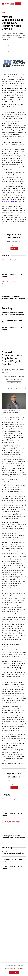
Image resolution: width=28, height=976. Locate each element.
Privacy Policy (19, 968)
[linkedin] (11, 52)
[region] (14, 969)
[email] (19, 52)
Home (3, 12)
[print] (25, 52)
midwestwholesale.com (9, 201)
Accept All (14, 972)
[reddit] (17, 52)
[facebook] (8, 52)
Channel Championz (17, 376)
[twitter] (14, 52)
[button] (3, 4)
